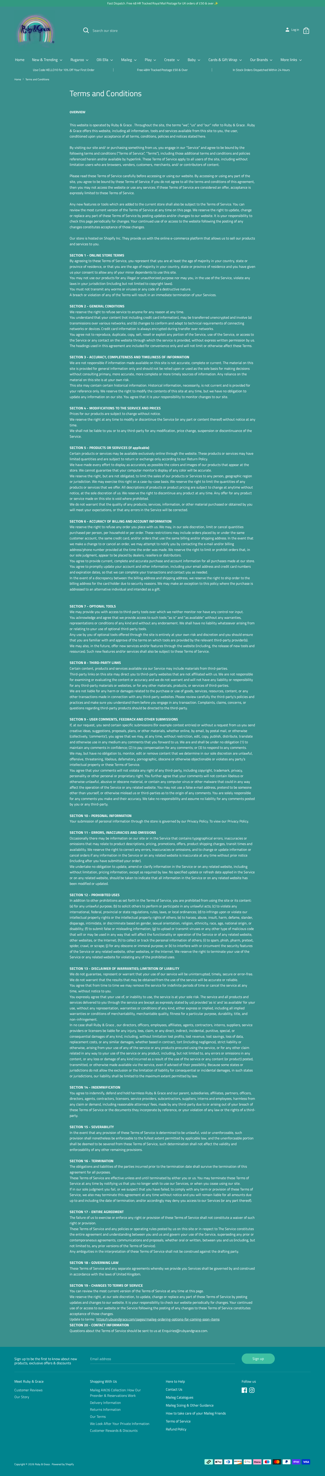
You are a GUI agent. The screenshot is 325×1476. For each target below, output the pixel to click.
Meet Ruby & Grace (29, 1381)
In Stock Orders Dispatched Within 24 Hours (261, 69)
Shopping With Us (103, 1381)
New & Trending (45, 60)
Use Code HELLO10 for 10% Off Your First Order (63, 69)
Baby (192, 60)
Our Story (21, 1396)
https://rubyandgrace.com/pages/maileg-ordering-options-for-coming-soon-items (158, 1319)
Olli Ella (103, 60)
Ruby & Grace (42, 1464)
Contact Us (174, 1389)
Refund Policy (176, 1429)
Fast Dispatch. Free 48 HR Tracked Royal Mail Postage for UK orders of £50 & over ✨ (162, 3)
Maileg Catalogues (179, 1397)
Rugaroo (78, 60)
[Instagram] (252, 1391)
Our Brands (259, 60)
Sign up (258, 1358)
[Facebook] (245, 1391)
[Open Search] (86, 30)
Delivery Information (105, 1402)
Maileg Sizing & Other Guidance (190, 1405)
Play (149, 60)
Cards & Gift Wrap (223, 60)
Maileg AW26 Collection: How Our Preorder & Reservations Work (115, 1392)
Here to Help (175, 1381)
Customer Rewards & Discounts (114, 1430)
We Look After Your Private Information (119, 1423)
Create (170, 60)
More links (289, 60)
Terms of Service (178, 1421)
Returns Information (105, 1409)
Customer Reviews (28, 1390)
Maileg (127, 60)
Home (20, 60)
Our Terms (98, 1416)
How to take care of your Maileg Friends (196, 1413)
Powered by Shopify (63, 1464)
